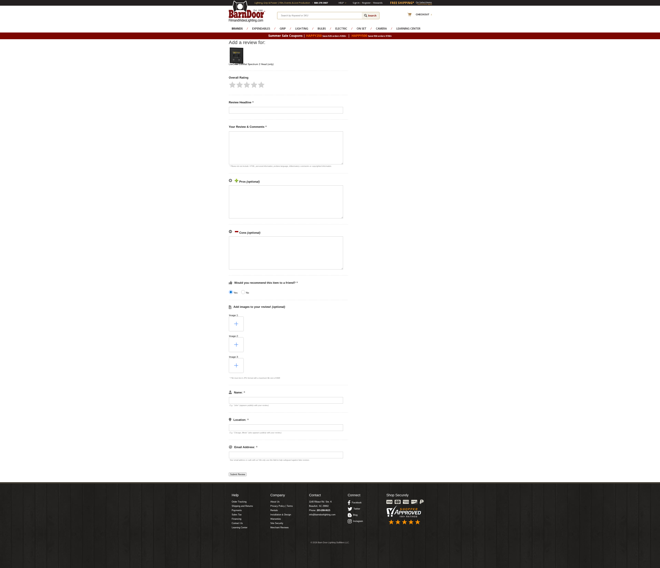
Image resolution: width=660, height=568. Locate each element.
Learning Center (408, 28)
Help (341, 2)
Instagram (357, 521)
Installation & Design (280, 514)
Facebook (356, 502)
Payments (237, 510)
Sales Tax (237, 514)
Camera (381, 28)
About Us (275, 501)
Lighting (301, 28)
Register (366, 2)
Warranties (275, 519)
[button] (232, 84)
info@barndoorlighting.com (322, 514)
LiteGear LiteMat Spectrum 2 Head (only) (251, 64)
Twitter (356, 508)
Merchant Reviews (279, 527)
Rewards (378, 2)
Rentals (274, 510)
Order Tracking (239, 501)
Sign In (356, 2)
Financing (236, 519)
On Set (361, 28)
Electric (341, 28)
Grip (283, 28)
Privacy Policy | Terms (281, 506)
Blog (355, 515)
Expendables (261, 28)
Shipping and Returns (242, 506)
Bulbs (322, 28)
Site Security (276, 523)
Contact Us (237, 523)
